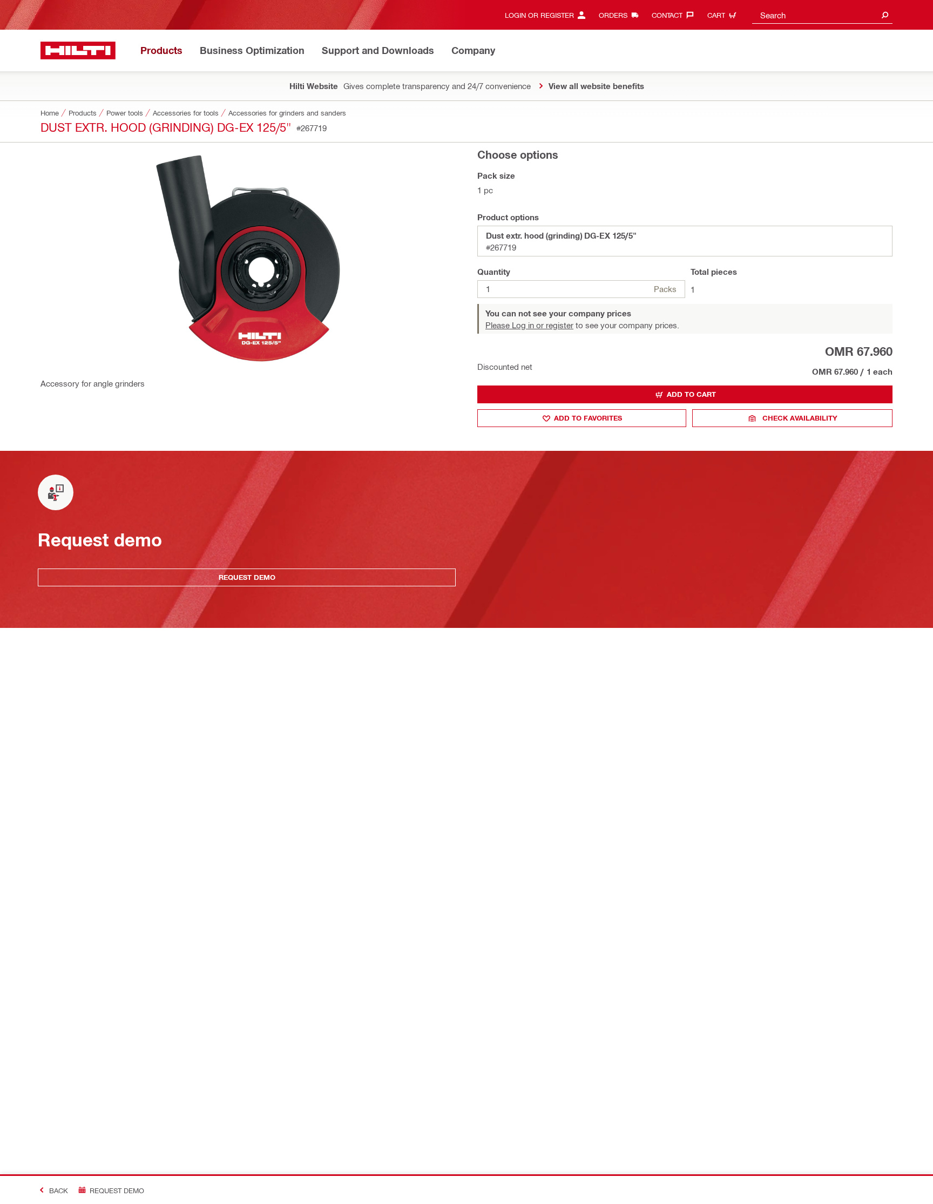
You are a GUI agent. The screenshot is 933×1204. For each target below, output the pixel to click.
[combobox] (822, 15)
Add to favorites (588, 418)
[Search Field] (885, 15)
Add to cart (691, 394)
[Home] (78, 50)
